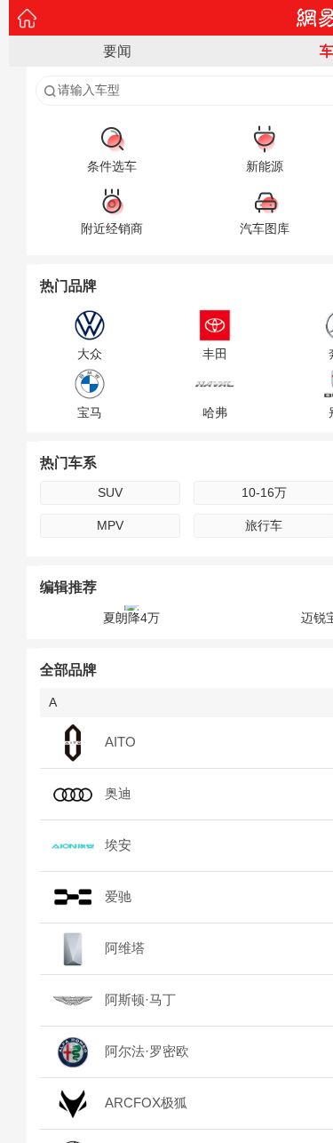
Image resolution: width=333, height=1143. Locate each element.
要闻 (117, 51)
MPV (110, 525)
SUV (110, 492)
